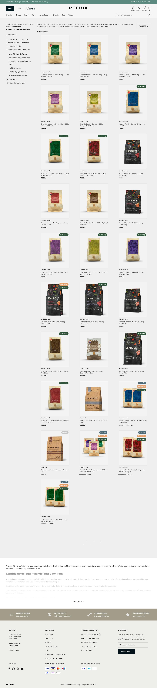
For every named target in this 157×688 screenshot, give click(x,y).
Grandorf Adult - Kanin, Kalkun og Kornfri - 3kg (93, 421)
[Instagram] (13, 669)
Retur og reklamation (90, 638)
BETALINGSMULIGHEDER (54, 664)
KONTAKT (12, 630)
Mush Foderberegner (53, 658)
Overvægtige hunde (17, 71)
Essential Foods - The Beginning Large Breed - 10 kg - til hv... (93, 174)
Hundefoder (44, 15)
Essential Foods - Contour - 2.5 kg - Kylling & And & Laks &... (92, 125)
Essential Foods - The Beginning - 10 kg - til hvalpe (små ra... (55, 421)
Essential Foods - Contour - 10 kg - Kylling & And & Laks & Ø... (94, 273)
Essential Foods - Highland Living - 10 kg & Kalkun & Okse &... (54, 273)
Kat (19, 8)
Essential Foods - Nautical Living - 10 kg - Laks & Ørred (132, 125)
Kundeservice (142, 2)
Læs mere (105, 27)
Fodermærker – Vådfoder (18, 43)
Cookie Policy (86, 650)
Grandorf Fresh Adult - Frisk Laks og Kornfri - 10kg (53, 323)
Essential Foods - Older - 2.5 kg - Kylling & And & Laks (94, 224)
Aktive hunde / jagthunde (20, 57)
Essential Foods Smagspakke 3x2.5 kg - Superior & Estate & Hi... (93, 471)
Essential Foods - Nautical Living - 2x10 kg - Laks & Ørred (133, 421)
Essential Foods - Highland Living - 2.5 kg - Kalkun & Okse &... (55, 125)
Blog (63, 15)
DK (149, 2)
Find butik (49, 638)
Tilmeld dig (125, 651)
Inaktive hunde (15, 68)
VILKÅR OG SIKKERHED (90, 630)
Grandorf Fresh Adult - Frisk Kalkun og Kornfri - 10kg (131, 372)
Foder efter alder (14, 46)
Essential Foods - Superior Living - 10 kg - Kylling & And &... (55, 174)
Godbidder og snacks (16, 83)
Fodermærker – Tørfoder (17, 39)
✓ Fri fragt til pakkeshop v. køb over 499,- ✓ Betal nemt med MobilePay (27, 2)
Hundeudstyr (29, 15)
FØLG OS (12, 664)
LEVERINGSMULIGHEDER (90, 664)
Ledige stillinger (51, 646)
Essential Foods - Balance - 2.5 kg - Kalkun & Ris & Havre (92, 372)
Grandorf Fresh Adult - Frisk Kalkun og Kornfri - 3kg (131, 323)
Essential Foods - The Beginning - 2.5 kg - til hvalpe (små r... (54, 224)
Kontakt (48, 642)
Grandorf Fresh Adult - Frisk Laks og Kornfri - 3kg (131, 224)
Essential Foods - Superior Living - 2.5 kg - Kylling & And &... (55, 76)
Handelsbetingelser (89, 642)
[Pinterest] (18, 669)
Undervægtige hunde (18, 75)
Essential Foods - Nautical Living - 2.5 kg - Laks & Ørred (93, 76)
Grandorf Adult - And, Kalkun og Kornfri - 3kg (54, 471)
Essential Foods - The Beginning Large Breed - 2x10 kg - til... (132, 471)
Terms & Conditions (89, 646)
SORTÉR (143, 26)
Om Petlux (134, 2)
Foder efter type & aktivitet (24, 24)
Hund (9, 8)
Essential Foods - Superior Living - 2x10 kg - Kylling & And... (54, 520)
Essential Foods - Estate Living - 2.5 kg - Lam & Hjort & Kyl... (132, 76)
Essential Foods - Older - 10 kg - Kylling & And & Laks (54, 372)
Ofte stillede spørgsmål (91, 634)
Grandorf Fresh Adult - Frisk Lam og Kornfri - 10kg (92, 323)
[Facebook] (9, 669)
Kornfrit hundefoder (18, 54)
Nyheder (9, 15)
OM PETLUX (49, 630)
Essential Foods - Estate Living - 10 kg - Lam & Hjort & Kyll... (132, 273)
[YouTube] (22, 669)
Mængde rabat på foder (55, 654)
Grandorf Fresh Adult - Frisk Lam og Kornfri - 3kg (131, 174)
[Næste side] (101, 541)
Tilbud (70, 15)
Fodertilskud (12, 79)
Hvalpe (18, 15)
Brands (56, 15)
